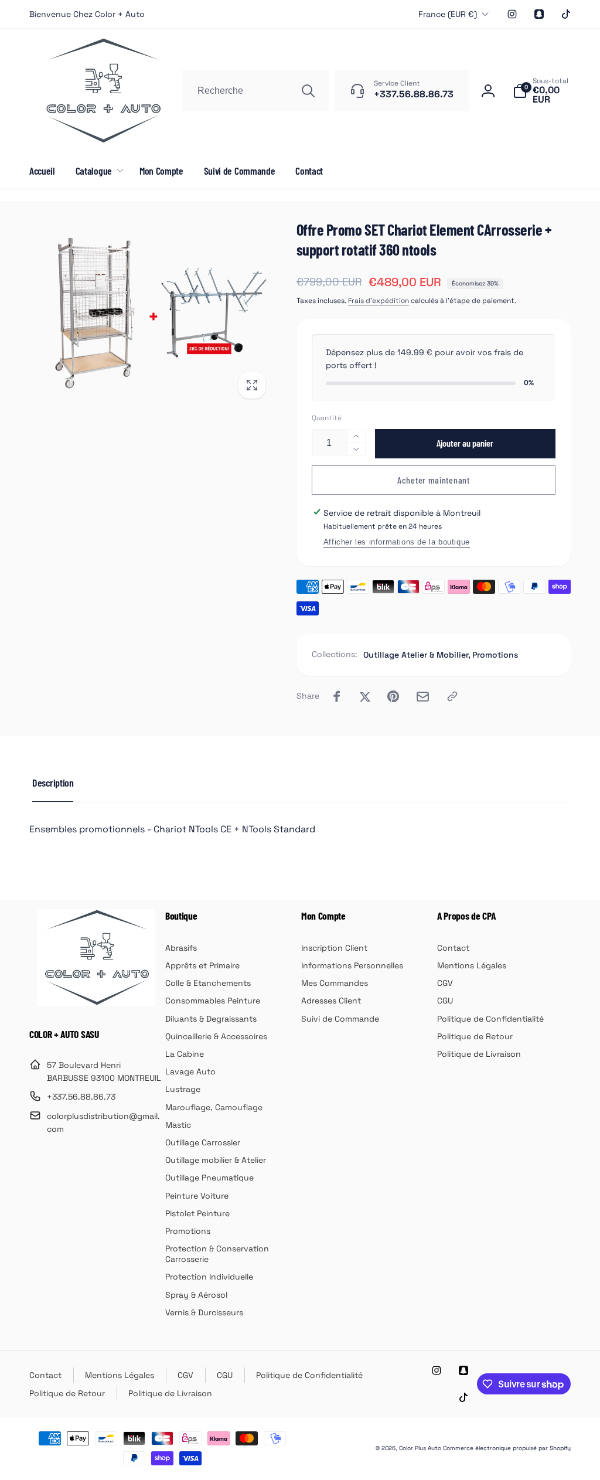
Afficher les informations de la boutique (396, 541)
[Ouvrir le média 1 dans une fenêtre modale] (151, 313)
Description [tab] (52, 782)
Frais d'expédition (378, 300)
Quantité (327, 418)
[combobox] (255, 90)
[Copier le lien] (452, 696)
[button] (542, 90)
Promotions (495, 654)
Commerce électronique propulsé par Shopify (507, 1448)
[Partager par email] (422, 696)
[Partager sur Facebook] (337, 696)
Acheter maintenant (433, 479)
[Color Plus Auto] (96, 1002)
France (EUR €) (447, 14)
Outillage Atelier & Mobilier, (417, 654)
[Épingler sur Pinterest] (393, 696)
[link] (87, 14)
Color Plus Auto (420, 1448)
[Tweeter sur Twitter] (365, 696)
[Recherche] (308, 91)
